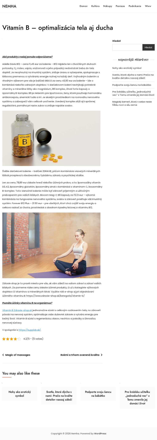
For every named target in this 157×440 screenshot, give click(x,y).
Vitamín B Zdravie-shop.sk (17, 310)
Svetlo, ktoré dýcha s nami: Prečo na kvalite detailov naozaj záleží (133, 76)
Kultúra (95, 6)
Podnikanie (135, 6)
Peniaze (120, 6)
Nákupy (107, 6)
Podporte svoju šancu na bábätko (131, 85)
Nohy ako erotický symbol (126, 68)
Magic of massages (17, 355)
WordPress (100, 433)
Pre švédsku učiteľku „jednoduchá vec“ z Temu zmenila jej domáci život (133, 93)
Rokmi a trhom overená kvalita (80, 355)
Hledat (116, 41)
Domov (84, 6)
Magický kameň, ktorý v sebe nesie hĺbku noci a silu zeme (132, 103)
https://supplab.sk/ (30, 329)
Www (148, 6)
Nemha (9, 6)
